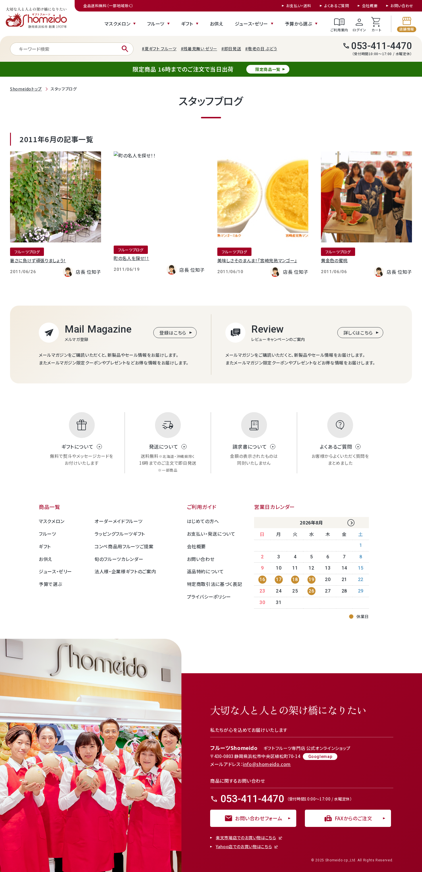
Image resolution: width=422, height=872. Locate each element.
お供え (216, 23)
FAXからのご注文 (348, 818)
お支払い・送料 (298, 5)
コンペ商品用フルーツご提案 (123, 546)
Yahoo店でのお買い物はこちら (244, 846)
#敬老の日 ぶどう (261, 48)
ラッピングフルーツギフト (119, 533)
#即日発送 (231, 48)
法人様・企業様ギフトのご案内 (125, 571)
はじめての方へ (203, 521)
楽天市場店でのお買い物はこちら (246, 838)
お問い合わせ (401, 5)
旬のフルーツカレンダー (118, 558)
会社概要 (370, 5)
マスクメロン (117, 23)
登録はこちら (172, 332)
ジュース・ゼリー (251, 23)
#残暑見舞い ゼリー (199, 48)
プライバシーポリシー (209, 596)
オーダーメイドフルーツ (118, 521)
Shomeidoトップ (26, 89)
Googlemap (320, 756)
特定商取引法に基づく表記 (214, 583)
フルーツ (155, 23)
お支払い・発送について (211, 533)
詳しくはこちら (358, 332)
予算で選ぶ (50, 583)
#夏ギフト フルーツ (159, 48)
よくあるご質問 (336, 5)
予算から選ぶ (298, 23)
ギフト (187, 23)
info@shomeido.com (267, 764)
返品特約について (205, 571)
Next (351, 522)
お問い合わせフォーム (253, 818)
